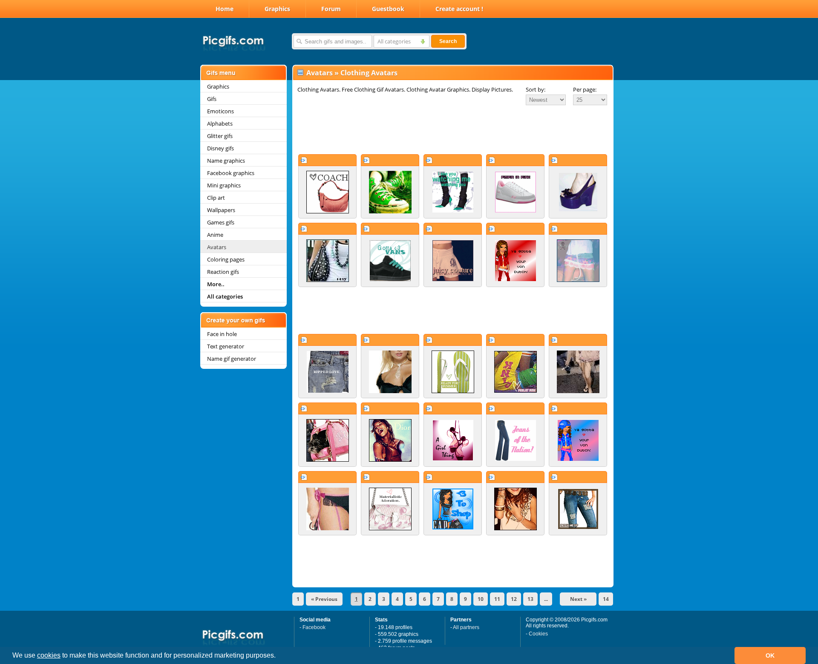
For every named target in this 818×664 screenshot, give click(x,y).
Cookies (538, 634)
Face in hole (222, 334)
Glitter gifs (220, 136)
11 (497, 599)
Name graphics (226, 160)
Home (224, 9)
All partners (466, 627)
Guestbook (388, 9)
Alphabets (220, 123)
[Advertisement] (453, 129)
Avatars (216, 247)
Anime (215, 235)
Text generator (225, 346)
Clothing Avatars (368, 73)
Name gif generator (231, 358)
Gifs (211, 99)
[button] (278, 656)
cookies (48, 655)
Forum (331, 9)
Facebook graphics (230, 173)
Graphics (277, 9)
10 (481, 599)
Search (448, 41)
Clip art (216, 197)
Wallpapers (221, 210)
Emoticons (220, 111)
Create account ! (459, 9)
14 (606, 599)
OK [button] (770, 655)
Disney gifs (220, 148)
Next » (578, 599)
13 (530, 599)
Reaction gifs (223, 272)
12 (514, 599)
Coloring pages (226, 259)
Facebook (313, 627)
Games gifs (220, 222)
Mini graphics (224, 185)
